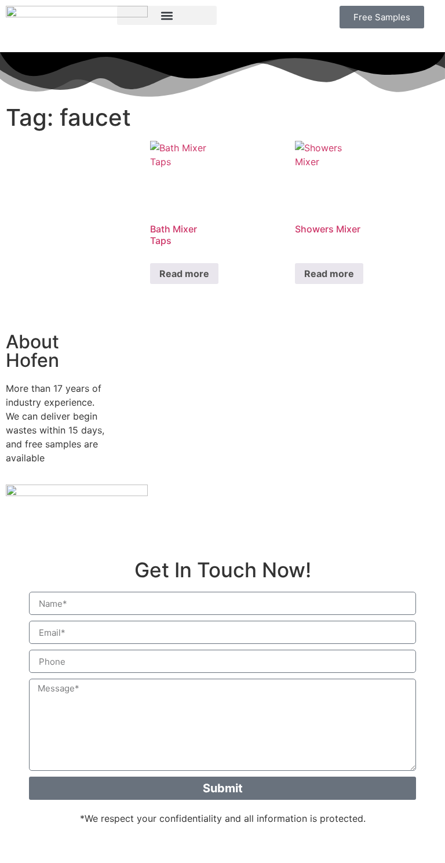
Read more (184, 273)
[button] (167, 15)
